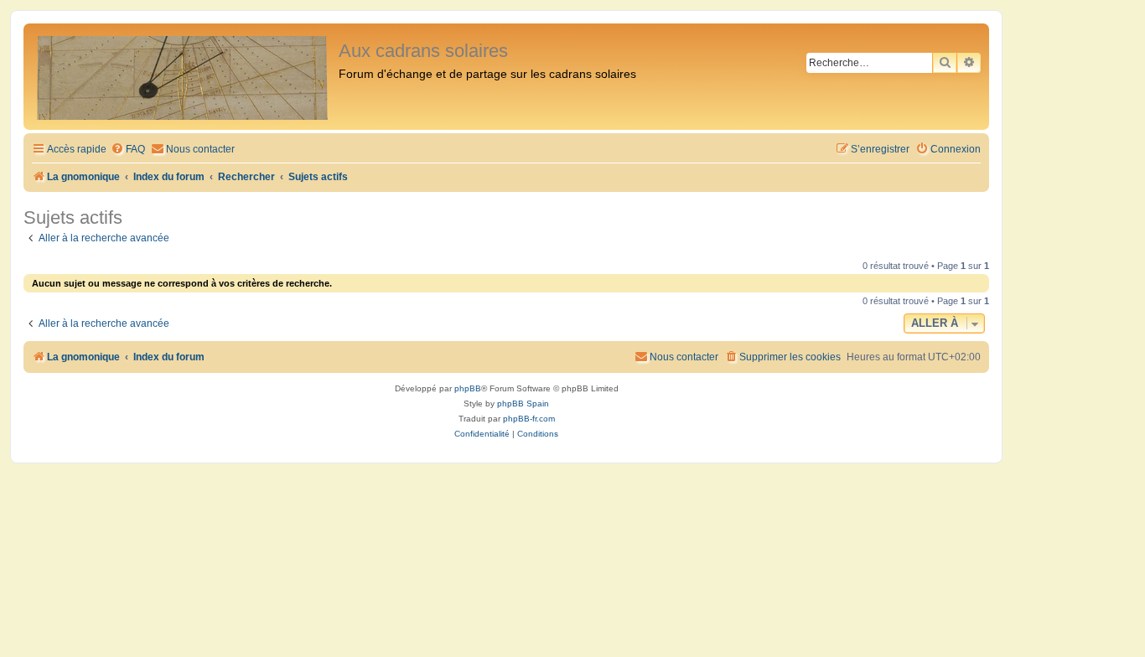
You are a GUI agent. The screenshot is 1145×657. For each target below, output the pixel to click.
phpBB (467, 388)
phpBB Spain (523, 403)
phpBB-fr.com (529, 418)
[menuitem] (128, 149)
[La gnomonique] (183, 77)
